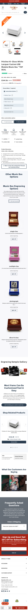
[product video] (17, 51)
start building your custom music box (14, 405)
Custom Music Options (11, 91)
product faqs (19, 139)
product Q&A (6, 142)
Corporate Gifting (23, 4)
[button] (14, 83)
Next (25, 370)
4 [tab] (15, 447)
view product (14, 442)
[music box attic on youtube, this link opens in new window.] (5, 591)
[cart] (25, 7)
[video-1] (14, 483)
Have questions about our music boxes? (7, 457)
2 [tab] (12, 447)
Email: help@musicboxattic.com (9, 586)
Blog (18, 3)
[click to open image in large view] (14, 29)
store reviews (19, 142)
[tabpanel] (14, 430)
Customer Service (10, 4)
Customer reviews (19, 457)
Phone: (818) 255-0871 (7, 585)
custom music (20, 395)
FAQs (15, 3)
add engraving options (14, 201)
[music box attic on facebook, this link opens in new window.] (2, 591)
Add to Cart (21, 608)
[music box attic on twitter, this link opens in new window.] (9, 591)
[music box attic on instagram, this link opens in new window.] (3, 591)
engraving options (8, 121)
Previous (2, 370)
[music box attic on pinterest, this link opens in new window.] (7, 591)
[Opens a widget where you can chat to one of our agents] (5, 603)
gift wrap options (21, 121)
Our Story (4, 4)
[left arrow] (3, 32)
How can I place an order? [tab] (10, 526)
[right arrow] (25, 32)
